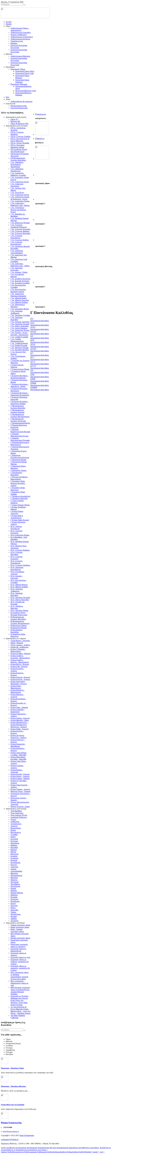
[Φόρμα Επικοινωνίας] (4, 1118)
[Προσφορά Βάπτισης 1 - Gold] (42, 283)
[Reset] (25, 1030)
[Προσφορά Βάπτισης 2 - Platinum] (42, 303)
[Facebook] (4, 1100)
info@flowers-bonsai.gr (11, 1131)
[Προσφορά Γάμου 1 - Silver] (42, 199)
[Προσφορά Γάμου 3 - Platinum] (42, 240)
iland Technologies (27, 1135)
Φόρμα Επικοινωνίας (11, 1122)
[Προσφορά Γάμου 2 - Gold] (42, 220)
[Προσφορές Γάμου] (40, 114)
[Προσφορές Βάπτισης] (39, 139)
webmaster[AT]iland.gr (9, 1139)
